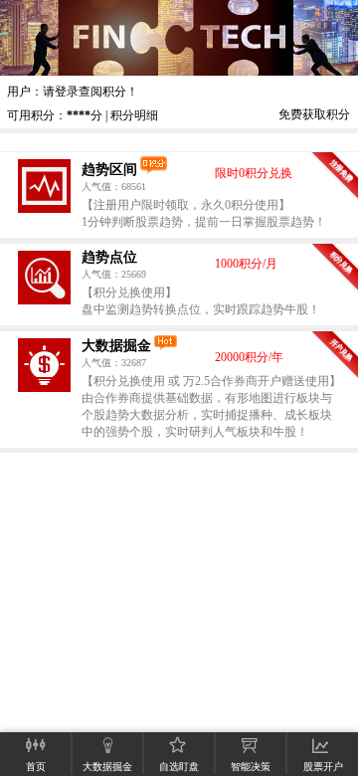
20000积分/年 (249, 357)
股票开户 (323, 766)
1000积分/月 (246, 264)
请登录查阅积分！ (90, 91)
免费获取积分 (314, 114)
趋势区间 (109, 169)
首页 (36, 766)
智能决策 (250, 766)
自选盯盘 (179, 766)
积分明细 (134, 115)
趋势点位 (109, 257)
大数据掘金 (116, 345)
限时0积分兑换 (253, 173)
